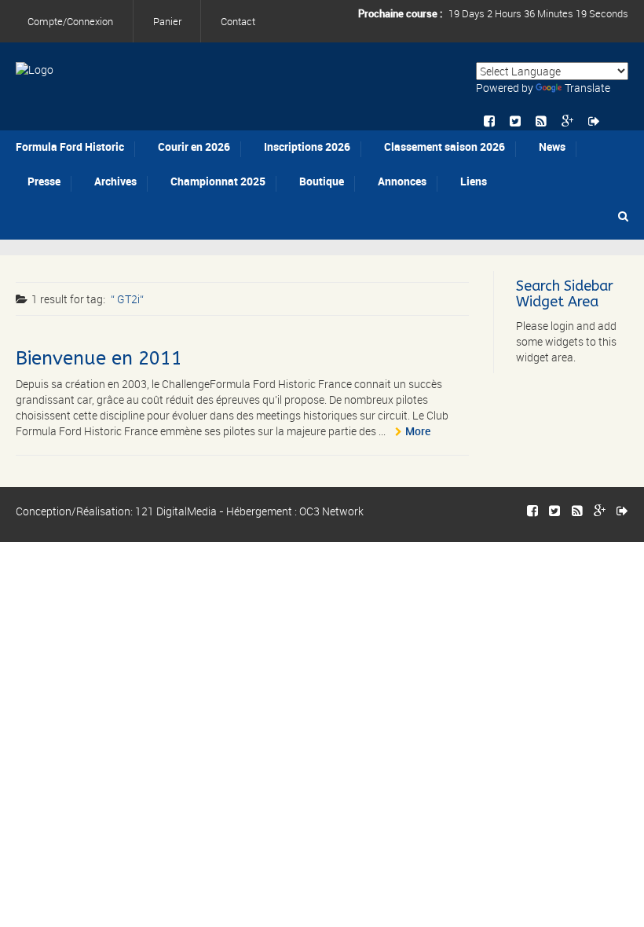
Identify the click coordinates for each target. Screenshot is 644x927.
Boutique (321, 181)
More (417, 430)
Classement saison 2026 (444, 146)
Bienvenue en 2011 (99, 358)
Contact (238, 21)
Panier (167, 21)
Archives (115, 181)
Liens (473, 181)
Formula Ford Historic (70, 146)
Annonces (402, 181)
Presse (43, 181)
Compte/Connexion (70, 21)
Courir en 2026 (194, 146)
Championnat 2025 (217, 181)
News (552, 146)
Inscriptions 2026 (307, 146)
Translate (587, 87)
